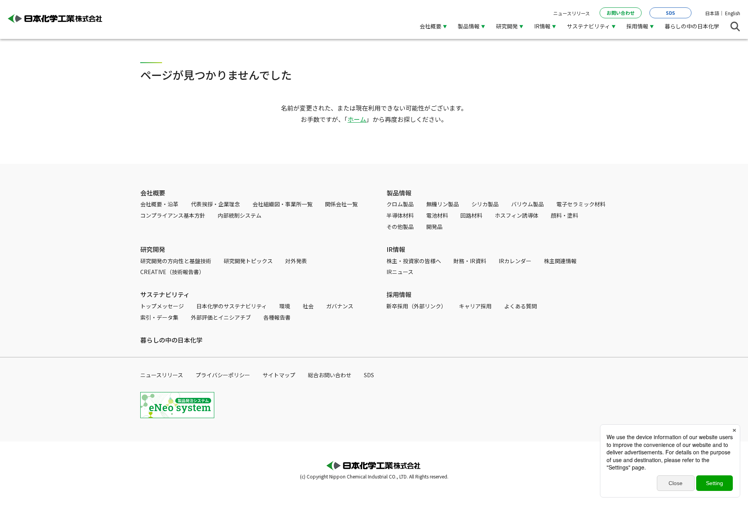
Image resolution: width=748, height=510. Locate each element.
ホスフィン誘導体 (516, 215)
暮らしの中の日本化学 (692, 26)
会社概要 (152, 192)
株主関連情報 (560, 261)
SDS (670, 12)
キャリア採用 (475, 306)
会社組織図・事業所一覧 (282, 204)
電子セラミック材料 (580, 204)
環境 (284, 306)
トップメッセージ (162, 306)
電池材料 (437, 215)
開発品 (434, 226)
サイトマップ (279, 375)
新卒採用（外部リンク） (416, 306)
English (732, 13)
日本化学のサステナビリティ (231, 306)
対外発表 (296, 261)
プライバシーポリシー (223, 375)
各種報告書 (277, 317)
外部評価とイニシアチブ (221, 317)
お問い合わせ (621, 12)
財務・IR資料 (469, 261)
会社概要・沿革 (159, 204)
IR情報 (395, 249)
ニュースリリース (571, 13)
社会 (308, 306)
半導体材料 (400, 215)
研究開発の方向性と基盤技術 (175, 261)
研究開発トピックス (248, 261)
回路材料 (471, 215)
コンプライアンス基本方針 (172, 215)
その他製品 (400, 226)
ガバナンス (339, 306)
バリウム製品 (527, 204)
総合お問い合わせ (329, 375)
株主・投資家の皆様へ (413, 261)
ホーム (357, 119)
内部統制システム (239, 215)
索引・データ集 (159, 317)
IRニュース (399, 272)
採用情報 (398, 294)
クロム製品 (400, 204)
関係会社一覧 (341, 204)
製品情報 (398, 192)
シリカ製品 (485, 204)
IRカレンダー (515, 261)
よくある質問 (520, 306)
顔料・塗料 (564, 215)
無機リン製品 (442, 204)
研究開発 (152, 249)
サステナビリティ (165, 294)
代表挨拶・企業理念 (215, 204)
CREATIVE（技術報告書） (172, 272)
